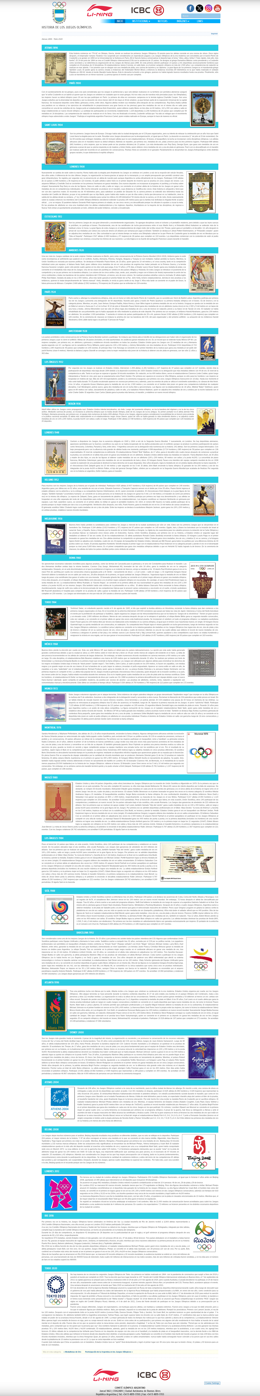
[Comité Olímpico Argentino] (59, 13)
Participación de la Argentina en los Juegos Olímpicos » (109, 1352)
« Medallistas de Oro (73, 1352)
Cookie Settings (212, 1383)
